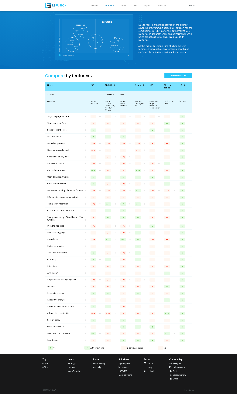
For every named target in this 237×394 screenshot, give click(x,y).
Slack (175, 371)
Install (123, 5)
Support (147, 5)
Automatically (99, 363)
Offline (45, 367)
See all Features (178, 75)
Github (150, 363)
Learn (135, 5)
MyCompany (124, 363)
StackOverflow (179, 375)
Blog (150, 367)
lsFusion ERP (124, 367)
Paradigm (72, 363)
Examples (72, 367)
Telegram (177, 363)
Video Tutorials (74, 371)
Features (94, 5)
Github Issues (179, 367)
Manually (97, 367)
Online (45, 363)
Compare (109, 5)
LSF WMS (123, 371)
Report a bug (189, 390)
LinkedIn (151, 371)
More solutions (125, 375)
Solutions (162, 5)
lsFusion (55, 5)
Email (175, 378)
